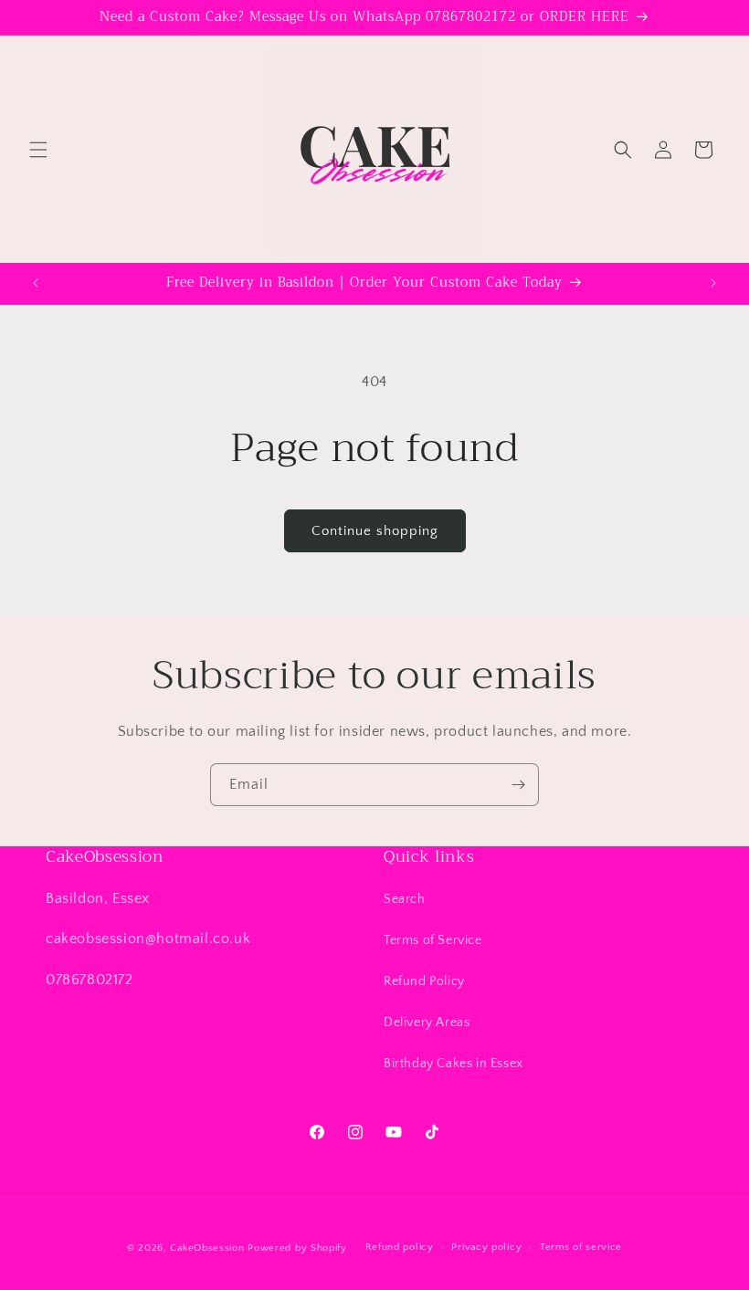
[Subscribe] (518, 784)
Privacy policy (486, 1247)
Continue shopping (374, 531)
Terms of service (581, 1247)
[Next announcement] (713, 283)
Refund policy (399, 1247)
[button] (38, 150)
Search (405, 899)
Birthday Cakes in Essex (453, 1063)
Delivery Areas (426, 1022)
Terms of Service (433, 940)
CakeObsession (207, 1248)
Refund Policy (424, 981)
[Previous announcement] (36, 283)
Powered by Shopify (297, 1248)
